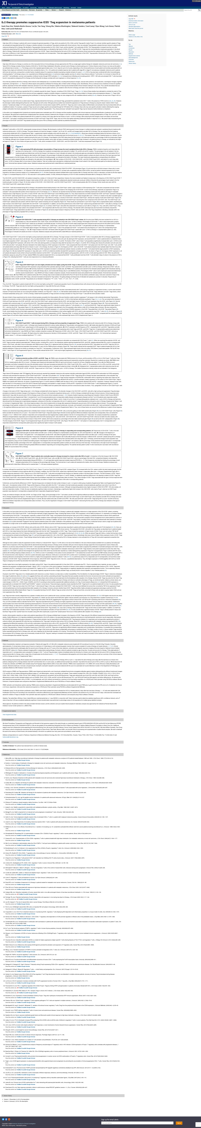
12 (60, 76)
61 (3, 608)
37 (51, 192)
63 (69, 609)
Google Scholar (25, 760)
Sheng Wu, (50, 26)
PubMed (19, 760)
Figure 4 (19, 320)
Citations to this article (136, 36)
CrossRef (24, 770)
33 (112, 527)
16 (79, 91)
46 (81, 305)
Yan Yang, (42, 26)
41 (98, 299)
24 (112, 101)
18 (96, 299)
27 (83, 135)
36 (87, 350)
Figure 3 (19, 262)
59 (31, 590)
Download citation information (136, 20)
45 (21, 303)
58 (33, 553)
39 (57, 291)
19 (82, 91)
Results (130, 50)
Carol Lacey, (90, 26)
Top (130, 44)
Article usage (132, 35)
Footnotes (131, 59)
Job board (73, 7)
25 (114, 101)
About (3, 7)
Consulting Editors (16, 7)
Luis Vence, (109, 26)
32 (49, 192)
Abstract (131, 46)
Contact (79, 7)
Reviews (54, 10)
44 (100, 299)
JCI (18, 894)
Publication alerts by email (55, 7)
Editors (8, 7)
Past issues (32, 10)
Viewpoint (61, 10)
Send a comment (133, 22)
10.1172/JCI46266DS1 (74, 133)
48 (105, 311)
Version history (132, 63)
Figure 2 (19, 216)
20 (93, 95)
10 (58, 76)
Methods (131, 54)
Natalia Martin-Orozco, (23, 26)
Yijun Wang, (100, 26)
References (131, 61)
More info (18, 34)
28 (40, 172)
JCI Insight (198, 1)
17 (111, 93)
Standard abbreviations (134, 26)
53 (114, 527)
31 (42, 172)
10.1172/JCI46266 (29, 14)
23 (95, 95)
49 (77, 533)
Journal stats (33, 7)
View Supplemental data (9, 714)
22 (110, 101)
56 (83, 533)
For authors (26, 7)
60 (115, 604)
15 (79, 78)
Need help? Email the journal (136, 28)
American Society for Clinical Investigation (24, 1123)
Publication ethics (42, 7)
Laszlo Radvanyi (15, 29)
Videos (47, 10)
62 (67, 609)
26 (80, 135)
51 (92, 340)
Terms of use (132, 24)
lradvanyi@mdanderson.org (10, 737)
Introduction (132, 48)
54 (81, 533)
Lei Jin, (35, 26)
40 (59, 291)
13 (77, 78)
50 (107, 311)
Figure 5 (19, 355)
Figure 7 (19, 453)
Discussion (131, 52)
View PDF (4, 36)
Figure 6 (19, 428)
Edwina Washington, (63, 26)
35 (75, 344)
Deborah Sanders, (78, 26)
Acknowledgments (133, 57)
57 (32, 535)
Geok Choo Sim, (7, 26)
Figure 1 (19, 146)
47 (83, 305)
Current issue (24, 10)
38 (69, 194)
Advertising (66, 7)
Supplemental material (134, 55)
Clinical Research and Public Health (10, 10)
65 (91, 623)
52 (10, 521)
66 (16, 650)
